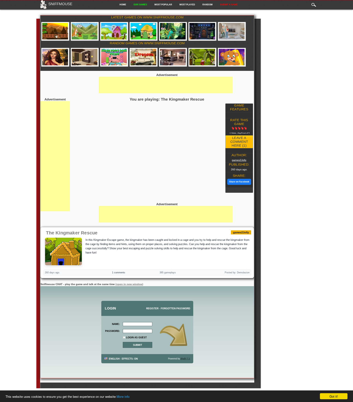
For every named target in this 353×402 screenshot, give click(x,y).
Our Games (140, 4)
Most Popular (163, 4)
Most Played (187, 4)
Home (123, 4)
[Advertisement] (55, 156)
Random (207, 4)
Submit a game (229, 4)
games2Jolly (239, 160)
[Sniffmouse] (43, 8)
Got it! (333, 396)
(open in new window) (129, 284)
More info (123, 396)
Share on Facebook (239, 181)
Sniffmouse (60, 4)
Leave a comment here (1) (239, 141)
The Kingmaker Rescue (71, 232)
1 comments (118, 272)
